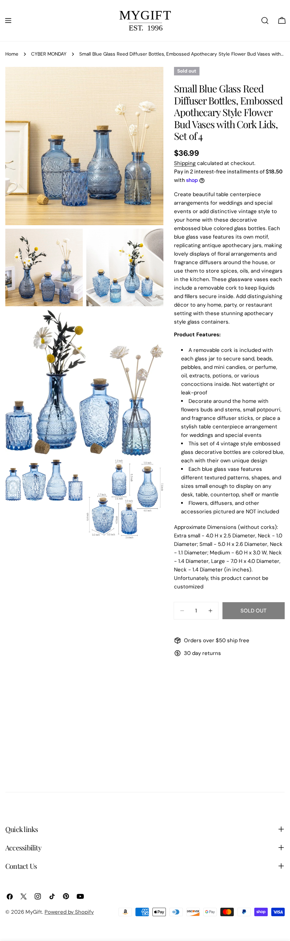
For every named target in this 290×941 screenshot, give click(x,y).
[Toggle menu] (8, 20)
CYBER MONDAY (48, 54)
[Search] (265, 20)
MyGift (33, 912)
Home (11, 54)
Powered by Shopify (69, 912)
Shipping (185, 163)
